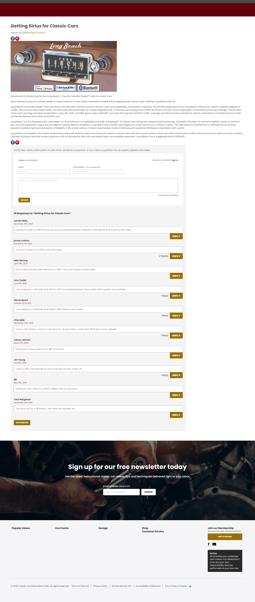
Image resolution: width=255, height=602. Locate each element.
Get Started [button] (225, 536)
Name (22, 167)
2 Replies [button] (163, 256)
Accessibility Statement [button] (148, 586)
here (147, 150)
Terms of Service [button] (80, 586)
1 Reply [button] (164, 295)
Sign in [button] (174, 160)
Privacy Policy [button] (100, 586)
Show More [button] (22, 422)
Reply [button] (176, 236)
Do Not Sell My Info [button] (121, 586)
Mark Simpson (37, 32)
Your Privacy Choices (176, 586)
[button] (13, 38)
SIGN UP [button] (148, 492)
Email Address (86, 167)
